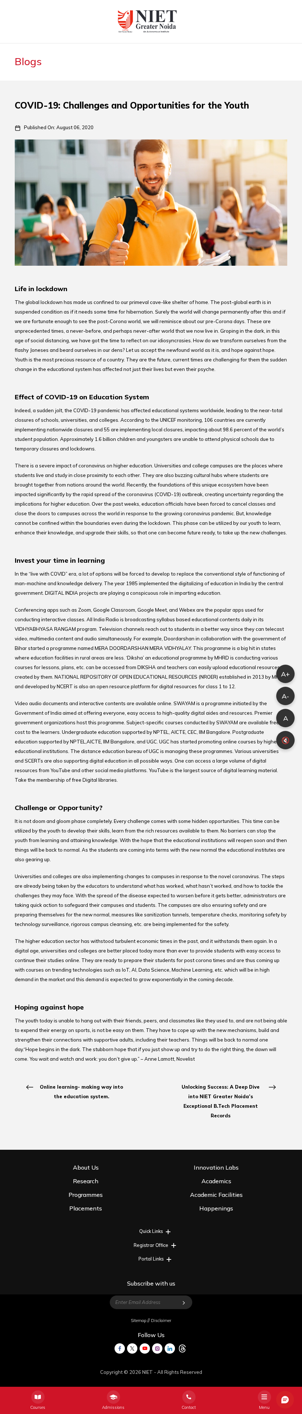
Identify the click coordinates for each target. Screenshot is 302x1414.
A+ (285, 674)
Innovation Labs (216, 1167)
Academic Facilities (216, 1194)
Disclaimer (161, 1320)
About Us (86, 1167)
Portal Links (151, 1259)
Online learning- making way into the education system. (81, 1091)
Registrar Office (151, 1245)
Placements (85, 1208)
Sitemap (138, 1320)
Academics (216, 1181)
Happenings (216, 1208)
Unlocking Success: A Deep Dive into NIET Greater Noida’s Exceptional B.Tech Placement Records (221, 1101)
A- (285, 696)
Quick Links (151, 1231)
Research (85, 1181)
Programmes (86, 1194)
